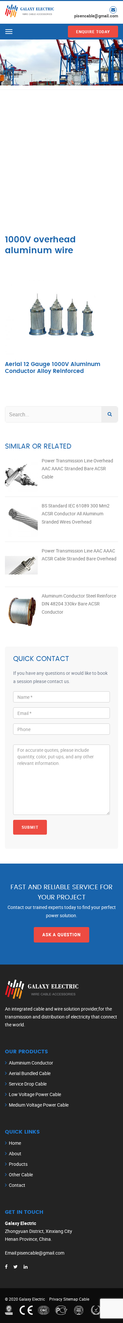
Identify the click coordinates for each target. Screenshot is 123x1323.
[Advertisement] (61, 154)
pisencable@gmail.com (96, 16)
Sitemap (70, 1299)
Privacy (55, 1299)
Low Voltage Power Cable (35, 1094)
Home (15, 1143)
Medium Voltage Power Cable (39, 1105)
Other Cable (21, 1174)
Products (18, 1164)
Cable (84, 1299)
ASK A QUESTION (61, 935)
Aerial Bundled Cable (30, 1073)
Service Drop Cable (28, 1084)
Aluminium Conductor (31, 1063)
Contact (17, 1185)
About (15, 1153)
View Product (61, 326)
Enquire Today (93, 31)
